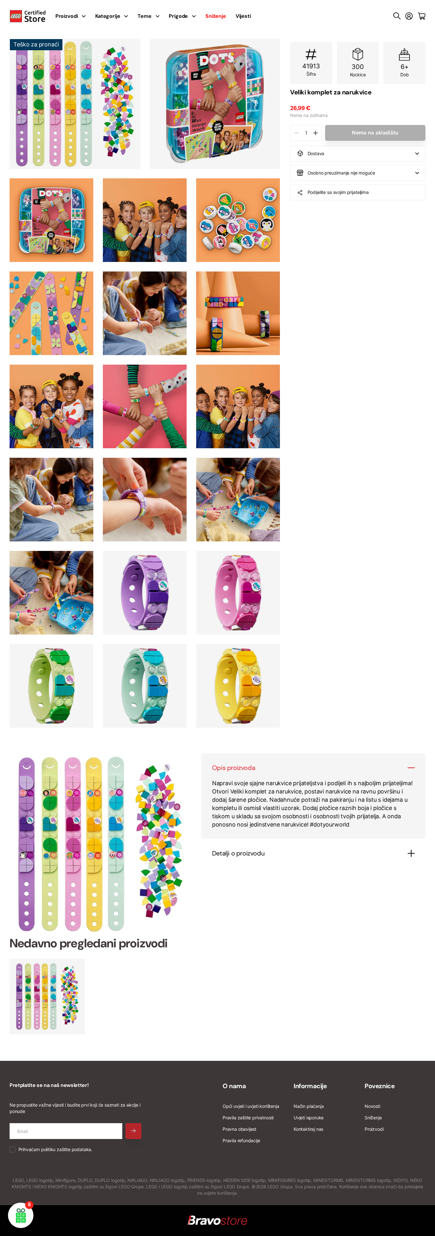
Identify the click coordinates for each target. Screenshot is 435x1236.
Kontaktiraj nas (308, 1129)
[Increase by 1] (315, 133)
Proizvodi (374, 1129)
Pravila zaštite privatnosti (248, 1117)
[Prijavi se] (409, 16)
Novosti (372, 1106)
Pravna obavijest (239, 1129)
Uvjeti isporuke (309, 1117)
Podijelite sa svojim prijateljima (338, 192)
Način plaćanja (309, 1106)
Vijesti (243, 16)
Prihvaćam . (55, 1149)
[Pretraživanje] (397, 16)
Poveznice (380, 1086)
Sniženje (373, 1117)
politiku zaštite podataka (66, 1149)
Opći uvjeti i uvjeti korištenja (251, 1106)
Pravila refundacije (241, 1140)
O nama (234, 1086)
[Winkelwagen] (421, 16)
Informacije (310, 1086)
